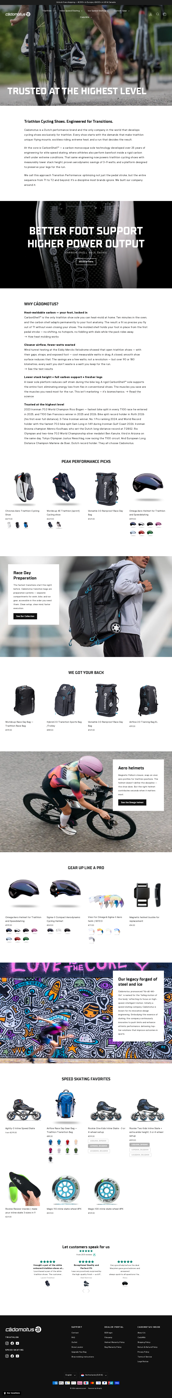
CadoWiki (142, 1338)
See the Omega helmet (132, 802)
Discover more (86, 261)
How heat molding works (43, 337)
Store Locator (77, 1347)
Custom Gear (121, 11)
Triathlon (47, 11)
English (69, 1375)
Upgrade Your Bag (78, 1352)
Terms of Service (145, 1357)
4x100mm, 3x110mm (99, 1150)
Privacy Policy (143, 1352)
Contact (75, 1333)
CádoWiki (85, 17)
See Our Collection (25, 616)
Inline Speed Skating (70, 11)
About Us (141, 1333)
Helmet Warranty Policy (115, 1342)
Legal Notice (143, 1362)
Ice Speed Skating (97, 11)
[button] (84, 1291)
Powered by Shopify (95, 1388)
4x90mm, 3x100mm (99, 1145)
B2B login (109, 1333)
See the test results (40, 369)
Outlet (74, 1342)
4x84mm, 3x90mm (98, 1140)
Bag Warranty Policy (113, 1347)
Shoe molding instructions (82, 1357)
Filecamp (108, 1338)
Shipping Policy (144, 1342)
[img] (86, 1251)
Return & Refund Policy (148, 1347)
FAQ (73, 1338)
